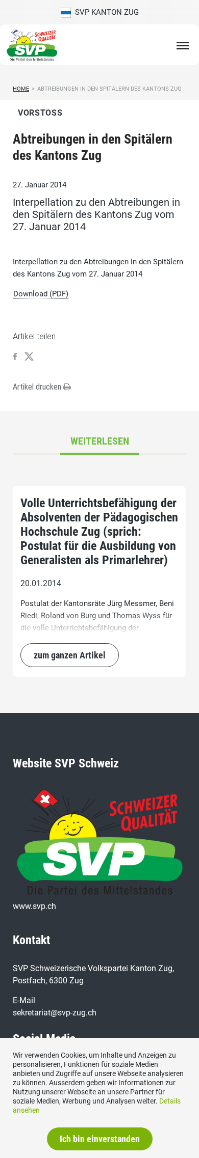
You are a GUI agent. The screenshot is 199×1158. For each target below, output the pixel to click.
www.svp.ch (34, 906)
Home (21, 89)
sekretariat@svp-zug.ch (54, 1012)
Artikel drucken (38, 387)
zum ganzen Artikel (70, 655)
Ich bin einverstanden (100, 1139)
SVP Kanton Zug (105, 12)
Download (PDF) (40, 293)
